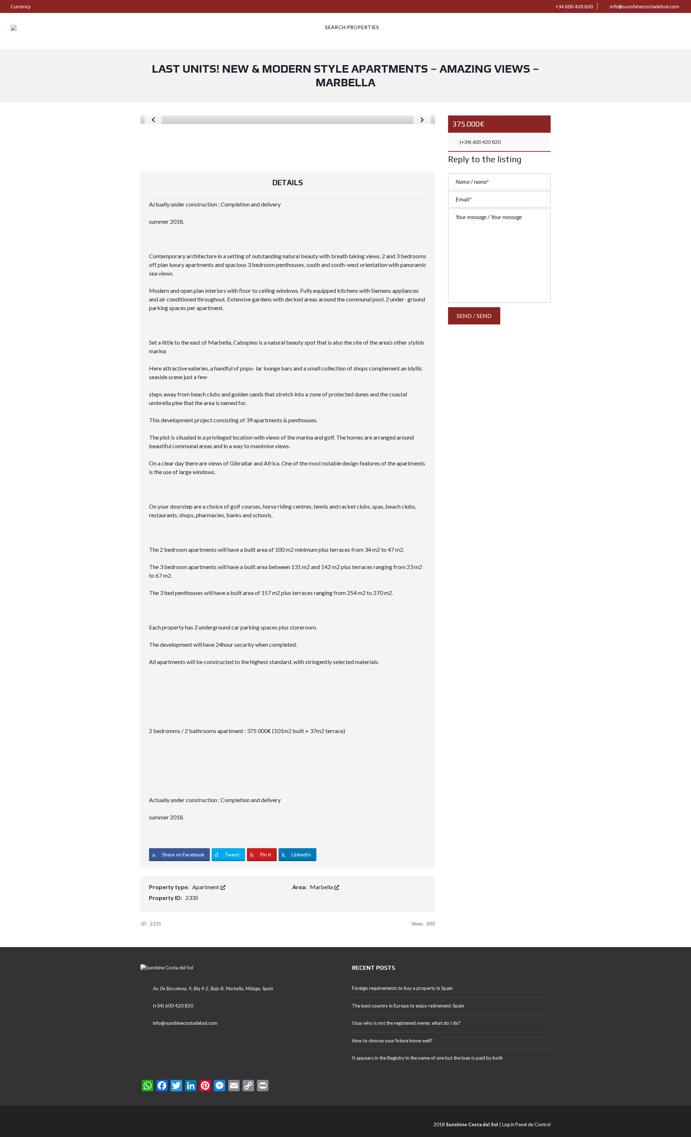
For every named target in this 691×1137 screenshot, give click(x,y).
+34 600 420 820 (574, 6)
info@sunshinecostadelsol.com (644, 6)
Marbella (322, 886)
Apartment (206, 886)
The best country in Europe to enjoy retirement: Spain (408, 1006)
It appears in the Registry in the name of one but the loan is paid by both (427, 1058)
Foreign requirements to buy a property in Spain (402, 988)
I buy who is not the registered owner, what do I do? (406, 1023)
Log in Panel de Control (526, 1124)
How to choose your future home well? (392, 1040)
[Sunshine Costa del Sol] (14, 27)
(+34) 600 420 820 (480, 142)
